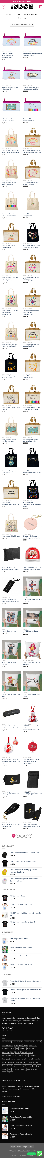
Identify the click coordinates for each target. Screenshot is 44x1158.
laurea (18, 1059)
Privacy (34, 1150)
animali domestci (7, 1045)
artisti (26, 1045)
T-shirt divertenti (32, 1069)
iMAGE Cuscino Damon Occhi (31, 632)
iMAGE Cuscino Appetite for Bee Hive (32, 600)
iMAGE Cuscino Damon (9, 631)
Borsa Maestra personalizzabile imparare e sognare (32, 504)
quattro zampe (27, 1066)
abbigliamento (6, 1042)
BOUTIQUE (5, 1049)
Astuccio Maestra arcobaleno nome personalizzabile (7, 55)
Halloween (33, 1055)
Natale (4, 1062)
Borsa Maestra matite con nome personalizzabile (31, 408)
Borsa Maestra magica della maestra (11, 408)
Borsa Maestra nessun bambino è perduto (9, 440)
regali (38, 1066)
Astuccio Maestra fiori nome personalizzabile (32, 54)
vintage (10, 1073)
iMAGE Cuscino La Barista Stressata (31, 663)
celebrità (22, 1049)
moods (31, 1059)
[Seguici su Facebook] (3, 1028)
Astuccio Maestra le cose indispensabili (10, 88)
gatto (26, 1055)
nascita (37, 1059)
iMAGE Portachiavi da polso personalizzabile (11, 825)
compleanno (30, 1049)
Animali (38, 1042)
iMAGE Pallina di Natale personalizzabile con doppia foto (11, 761)
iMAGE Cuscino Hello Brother (9, 663)
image (13, 1059)
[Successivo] (30, 836)
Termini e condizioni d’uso (22, 1152)
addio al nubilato (29, 1042)
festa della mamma (27, 1052)
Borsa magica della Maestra (11, 536)
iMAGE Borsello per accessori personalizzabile (10, 568)
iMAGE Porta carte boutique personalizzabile (32, 794)
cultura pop (5, 1052)
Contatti (18, 1150)
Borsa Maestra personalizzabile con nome (32, 472)
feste (14, 1055)
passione (11, 1062)
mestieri (24, 1059)
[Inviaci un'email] (11, 1028)
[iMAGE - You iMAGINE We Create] (22, 6)
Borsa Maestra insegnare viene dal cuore (10, 377)
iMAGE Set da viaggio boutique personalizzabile (31, 825)
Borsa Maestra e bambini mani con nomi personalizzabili (10, 312)
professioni (17, 1066)
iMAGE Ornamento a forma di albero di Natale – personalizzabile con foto (32, 727)
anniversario (18, 1045)
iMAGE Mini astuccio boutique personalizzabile (10, 727)
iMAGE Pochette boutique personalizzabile (10, 794)
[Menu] (3, 7)
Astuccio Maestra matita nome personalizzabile (31, 88)
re (34, 1066)
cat (17, 1049)
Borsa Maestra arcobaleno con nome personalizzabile (10, 151)
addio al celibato (18, 1042)
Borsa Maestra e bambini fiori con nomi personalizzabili (10, 279)
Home (8, 14)
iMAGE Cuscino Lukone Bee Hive (11, 695)
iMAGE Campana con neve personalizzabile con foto (32, 568)
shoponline (16, 1069)
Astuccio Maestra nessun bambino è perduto (10, 120)
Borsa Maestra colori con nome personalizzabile (10, 215)
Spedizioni (26, 1150)
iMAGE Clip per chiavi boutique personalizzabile (10, 600)
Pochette (9, 1066)
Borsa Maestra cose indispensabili (29, 215)
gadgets (20, 1055)
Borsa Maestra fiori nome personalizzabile (31, 345)
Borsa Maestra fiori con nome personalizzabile (9, 345)
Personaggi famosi (21, 1062)
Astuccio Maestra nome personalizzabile (31, 120)
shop (9, 1069)
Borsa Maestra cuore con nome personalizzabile (31, 246)
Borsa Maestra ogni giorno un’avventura (10, 472)
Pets (3, 1066)
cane (12, 1049)
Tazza (4, 1073)
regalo (4, 1069)
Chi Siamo (9, 1150)
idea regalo (5, 1059)
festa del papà (6, 1055)
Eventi (17, 1052)
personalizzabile (33, 1062)
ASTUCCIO (32, 1045)
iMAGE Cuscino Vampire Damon (31, 695)
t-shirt (23, 1069)
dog (12, 1052)
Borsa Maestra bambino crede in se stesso (9, 183)
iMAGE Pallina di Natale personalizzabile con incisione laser (31, 761)
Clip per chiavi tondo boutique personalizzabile (31, 537)
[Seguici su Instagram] (7, 1028)
